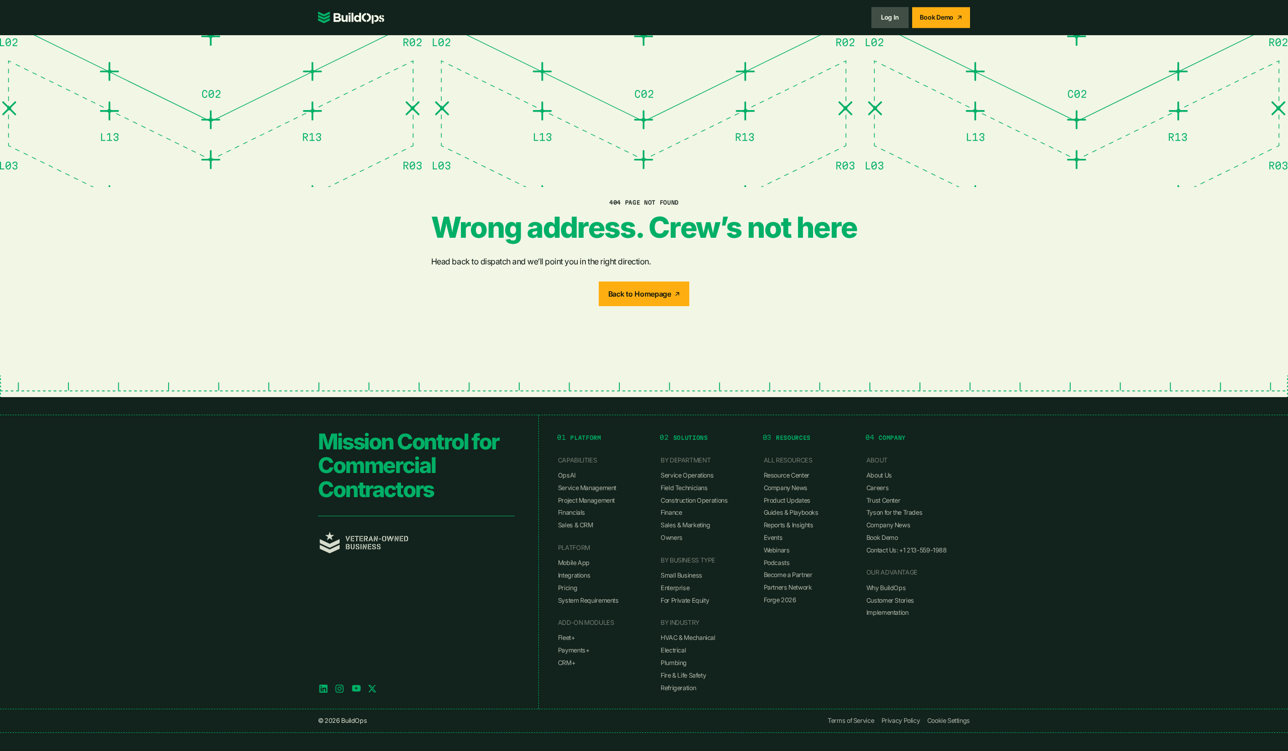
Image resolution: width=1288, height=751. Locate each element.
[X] (372, 688)
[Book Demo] (941, 17)
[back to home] (351, 18)
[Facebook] (356, 688)
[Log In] (890, 17)
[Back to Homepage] (644, 293)
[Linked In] (323, 688)
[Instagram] (339, 688)
